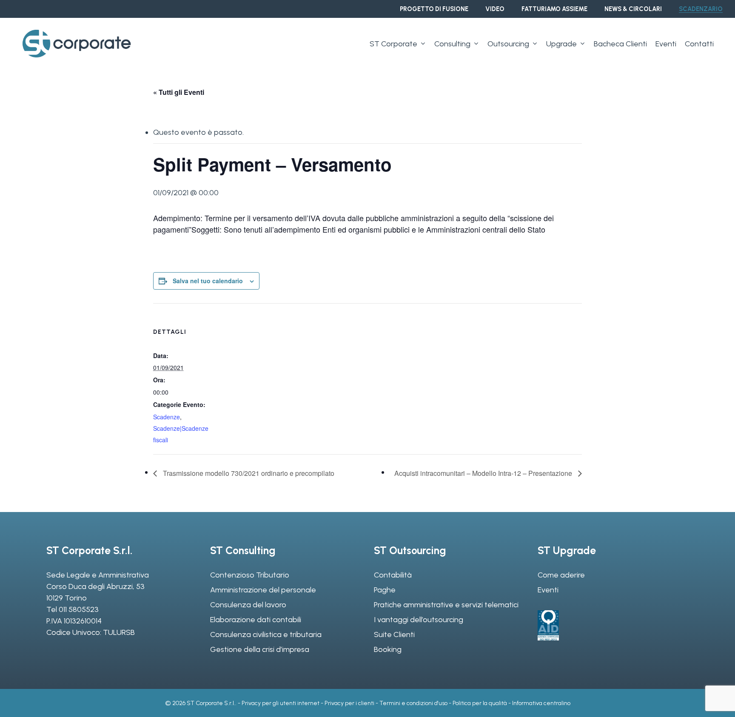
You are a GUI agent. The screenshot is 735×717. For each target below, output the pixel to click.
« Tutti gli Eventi (178, 92)
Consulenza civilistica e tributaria (266, 634)
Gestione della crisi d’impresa (259, 649)
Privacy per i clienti (349, 703)
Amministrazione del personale (263, 590)
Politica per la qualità (480, 703)
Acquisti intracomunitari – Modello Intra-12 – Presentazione (484, 473)
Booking (388, 649)
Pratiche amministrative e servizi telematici (446, 604)
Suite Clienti (394, 634)
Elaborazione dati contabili (255, 619)
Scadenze (166, 417)
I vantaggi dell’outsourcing (418, 619)
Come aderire (561, 575)
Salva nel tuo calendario (208, 280)
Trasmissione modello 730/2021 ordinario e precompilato (247, 473)
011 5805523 (79, 609)
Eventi (548, 590)
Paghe (385, 590)
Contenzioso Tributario (249, 575)
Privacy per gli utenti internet (280, 703)
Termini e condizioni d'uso (413, 703)
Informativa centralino (541, 703)
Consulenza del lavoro (248, 604)
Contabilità (393, 575)
